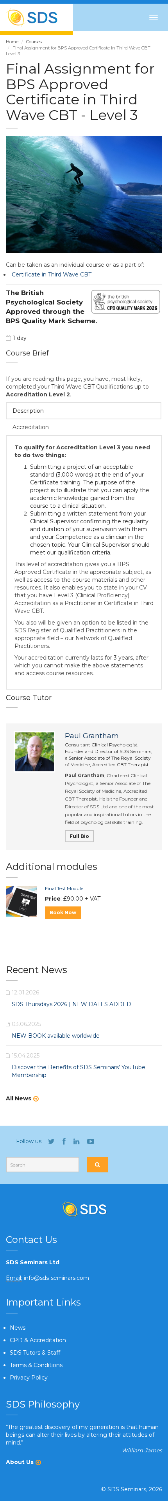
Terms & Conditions (36, 1365)
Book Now (63, 912)
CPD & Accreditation (38, 1340)
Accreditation (31, 427)
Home (12, 41)
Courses (34, 41)
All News (18, 1098)
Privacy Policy (29, 1377)
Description (28, 410)
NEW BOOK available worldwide (56, 1035)
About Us (20, 1462)
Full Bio (79, 836)
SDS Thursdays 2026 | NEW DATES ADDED (71, 1004)
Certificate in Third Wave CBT (51, 274)
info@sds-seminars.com (56, 1277)
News (17, 1327)
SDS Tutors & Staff (35, 1352)
